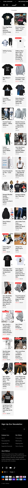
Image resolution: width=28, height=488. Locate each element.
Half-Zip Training (7, 51)
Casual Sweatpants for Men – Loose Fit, (7, 172)
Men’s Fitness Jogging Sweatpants (19, 326)
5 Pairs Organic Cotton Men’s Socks (7, 248)
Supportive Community (7, 446)
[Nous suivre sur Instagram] (7, 468)
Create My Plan (5, 443)
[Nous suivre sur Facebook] (3, 468)
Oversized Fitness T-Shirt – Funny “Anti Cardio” (20, 28)
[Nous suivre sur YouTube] (10, 468)
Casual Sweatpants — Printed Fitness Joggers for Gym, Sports (20, 298)
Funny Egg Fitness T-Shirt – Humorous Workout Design (7, 29)
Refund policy (19, 441)
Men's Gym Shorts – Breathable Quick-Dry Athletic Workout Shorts (20, 149)
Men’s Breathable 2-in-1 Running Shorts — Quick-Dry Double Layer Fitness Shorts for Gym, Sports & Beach (7, 300)
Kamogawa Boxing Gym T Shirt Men (20, 195)
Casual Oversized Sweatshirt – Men (20, 78)
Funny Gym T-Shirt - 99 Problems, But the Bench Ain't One (7, 271)
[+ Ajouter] (11, 23)
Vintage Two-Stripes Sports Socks (19, 248)
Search (3, 438)
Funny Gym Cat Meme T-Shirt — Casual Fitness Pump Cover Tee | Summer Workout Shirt (20, 273)
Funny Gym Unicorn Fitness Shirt (6, 99)
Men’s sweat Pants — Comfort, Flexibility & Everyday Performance (20, 354)
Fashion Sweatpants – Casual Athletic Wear (6, 149)
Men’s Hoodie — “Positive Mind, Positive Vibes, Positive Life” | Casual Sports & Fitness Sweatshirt (7, 328)
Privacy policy (19, 438)
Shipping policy (19, 443)
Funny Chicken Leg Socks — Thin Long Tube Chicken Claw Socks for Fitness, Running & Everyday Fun (20, 381)
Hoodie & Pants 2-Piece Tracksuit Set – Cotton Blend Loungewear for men (20, 125)
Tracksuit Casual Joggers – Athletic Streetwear (7, 123)
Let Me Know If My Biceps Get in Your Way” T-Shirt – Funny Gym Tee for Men (7, 408)
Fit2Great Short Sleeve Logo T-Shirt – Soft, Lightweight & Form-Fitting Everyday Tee (19, 55)
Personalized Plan (6, 441)
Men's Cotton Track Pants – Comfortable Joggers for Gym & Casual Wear (20, 225)
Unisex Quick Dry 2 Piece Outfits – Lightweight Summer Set (20, 100)
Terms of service (19, 446)
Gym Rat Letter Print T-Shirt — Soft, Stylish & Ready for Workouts (6, 354)
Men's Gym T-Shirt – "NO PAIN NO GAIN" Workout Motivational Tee (20, 173)
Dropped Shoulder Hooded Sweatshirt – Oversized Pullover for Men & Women (7, 198)
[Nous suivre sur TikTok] (14, 468)
